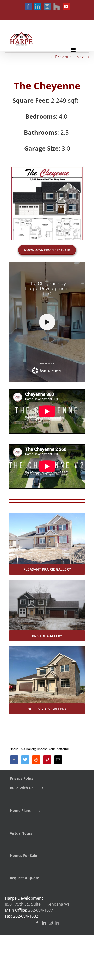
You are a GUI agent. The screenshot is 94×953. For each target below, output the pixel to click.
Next (80, 57)
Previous (63, 57)
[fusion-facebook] (37, 923)
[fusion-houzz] (57, 923)
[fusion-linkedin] (44, 923)
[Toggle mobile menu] (73, 49)
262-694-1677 (40, 910)
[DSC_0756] (47, 516)
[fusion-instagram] (51, 923)
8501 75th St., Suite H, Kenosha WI (37, 904)
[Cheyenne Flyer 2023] (47, 168)
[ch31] (47, 582)
